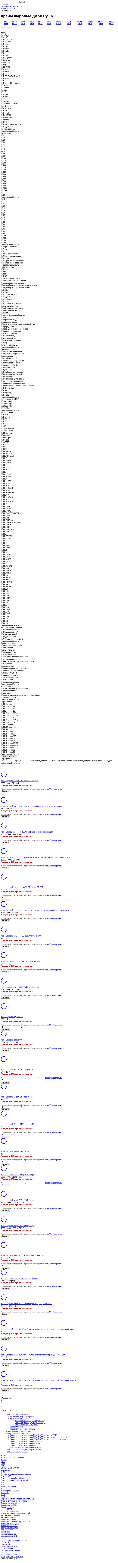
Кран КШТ (5, 1493)
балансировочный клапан (12, 1511)
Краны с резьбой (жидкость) (26, 1425)
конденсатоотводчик (9, 1528)
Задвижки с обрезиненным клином (16, 1474)
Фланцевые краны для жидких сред (30, 1421)
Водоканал (5, 1470)
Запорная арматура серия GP (23, 1445)
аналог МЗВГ (6, 1509)
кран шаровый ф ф (9, 1536)
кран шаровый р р (8, 1534)
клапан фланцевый (9, 1526)
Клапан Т (5, 1489)
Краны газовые (16, 1427)
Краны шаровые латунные (17, 1433)
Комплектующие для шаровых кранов (26, 1447)
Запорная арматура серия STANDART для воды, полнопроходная (38, 1437)
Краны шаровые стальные (17, 1414)
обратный (5, 1542)
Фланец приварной (9, 1503)
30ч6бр (4, 1460)
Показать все (6, 1398)
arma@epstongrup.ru (53, 789)
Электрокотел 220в (9, 1505)
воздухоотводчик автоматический (15, 1513)
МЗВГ (3, 1497)
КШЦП (3, 1484)
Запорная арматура (9, 6)
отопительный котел (9, 1546)
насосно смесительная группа (14, 1540)
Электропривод (7, 1507)
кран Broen (5, 1532)
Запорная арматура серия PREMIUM (26, 1441)
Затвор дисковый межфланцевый (15, 1478)
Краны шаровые (8, 8)
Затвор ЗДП (6, 1476)
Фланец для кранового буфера (14, 1501)
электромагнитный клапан (12, 1557)
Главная (4, 4)
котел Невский (7, 1530)
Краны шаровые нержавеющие (19, 1431)
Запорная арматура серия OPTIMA (25, 1443)
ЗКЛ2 (3, 1472)
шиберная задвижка (9, 1555)
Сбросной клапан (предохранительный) (18, 1499)
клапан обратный (8, 1519)
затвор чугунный (8, 1517)
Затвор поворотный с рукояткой (14, 1480)
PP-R (3, 1462)
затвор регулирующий (10, 1515)
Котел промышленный (10, 1491)
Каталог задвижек (8, 1486)
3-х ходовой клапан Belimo (12, 1458)
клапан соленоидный (10, 1524)
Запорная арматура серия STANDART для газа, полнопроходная (38, 1439)
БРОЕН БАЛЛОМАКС (10, 1468)
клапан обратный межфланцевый (15, 1522)
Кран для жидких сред (19, 1419)
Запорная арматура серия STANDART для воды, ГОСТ (34, 1435)
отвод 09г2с (6, 1544)
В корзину (5, 791)
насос (3, 1538)
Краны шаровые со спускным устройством (24, 1450)
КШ (2, 1482)
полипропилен (7, 1548)
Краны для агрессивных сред (22, 1429)
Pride (3, 1464)
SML (3, 1466)
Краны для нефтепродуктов (22, 1417)
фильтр (4, 1552)
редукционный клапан (10, 1550)
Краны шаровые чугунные (17, 1452)
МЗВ (3, 1495)
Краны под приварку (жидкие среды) (30, 1423)
